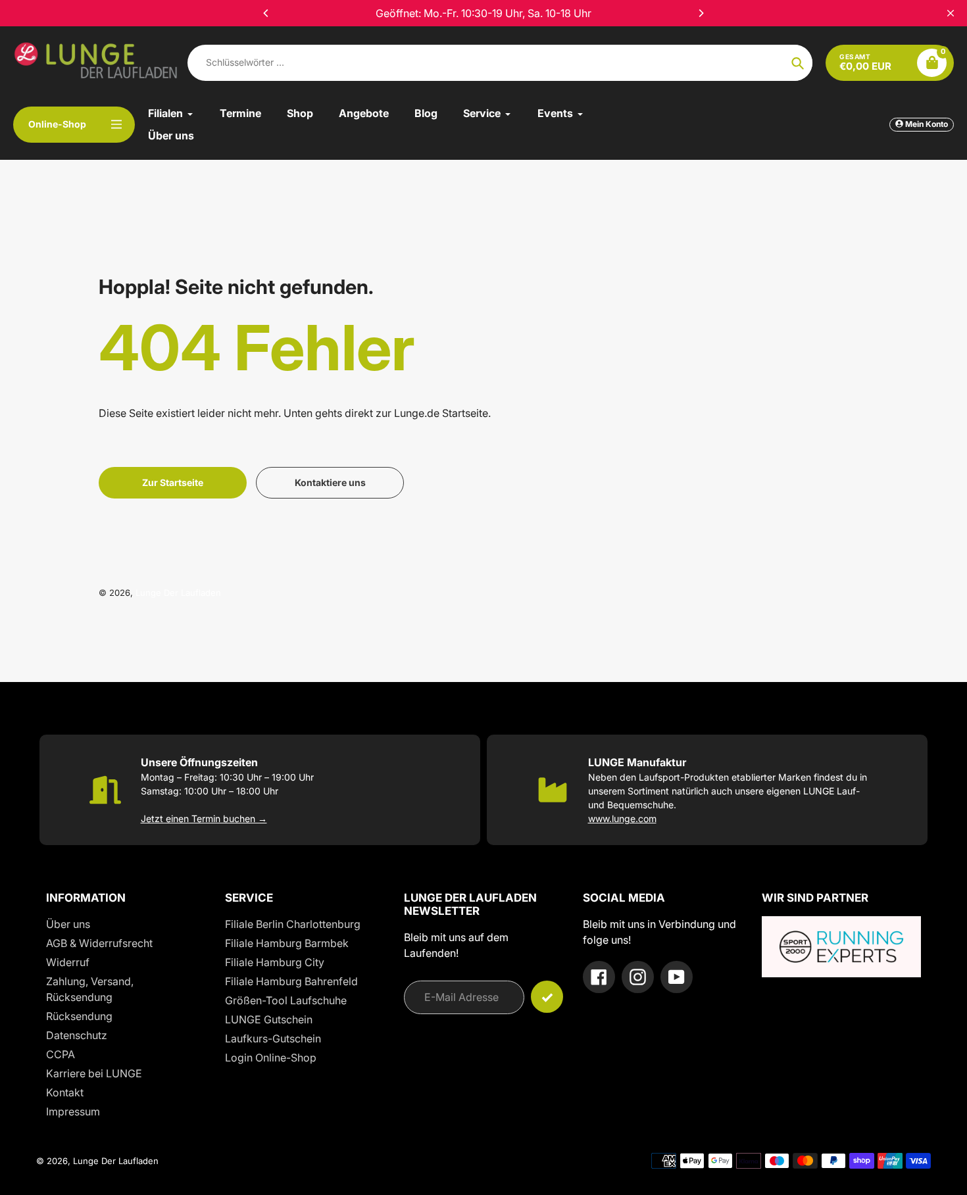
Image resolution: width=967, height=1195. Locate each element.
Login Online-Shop (270, 1057)
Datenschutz (76, 1035)
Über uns (68, 924)
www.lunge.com (622, 818)
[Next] (700, 13)
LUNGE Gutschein (268, 1019)
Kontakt (65, 1092)
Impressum (73, 1111)
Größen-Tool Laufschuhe (286, 1000)
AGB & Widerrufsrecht (99, 943)
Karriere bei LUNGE (94, 1073)
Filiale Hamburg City (274, 962)
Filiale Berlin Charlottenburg (292, 924)
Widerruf (67, 962)
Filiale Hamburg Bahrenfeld (291, 981)
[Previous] (266, 13)
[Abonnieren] (547, 997)
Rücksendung (79, 1016)
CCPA (60, 1054)
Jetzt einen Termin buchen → (204, 818)
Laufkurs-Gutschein (273, 1038)
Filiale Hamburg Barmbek (287, 943)
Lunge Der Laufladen (178, 592)
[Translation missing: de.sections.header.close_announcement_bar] (950, 13)
